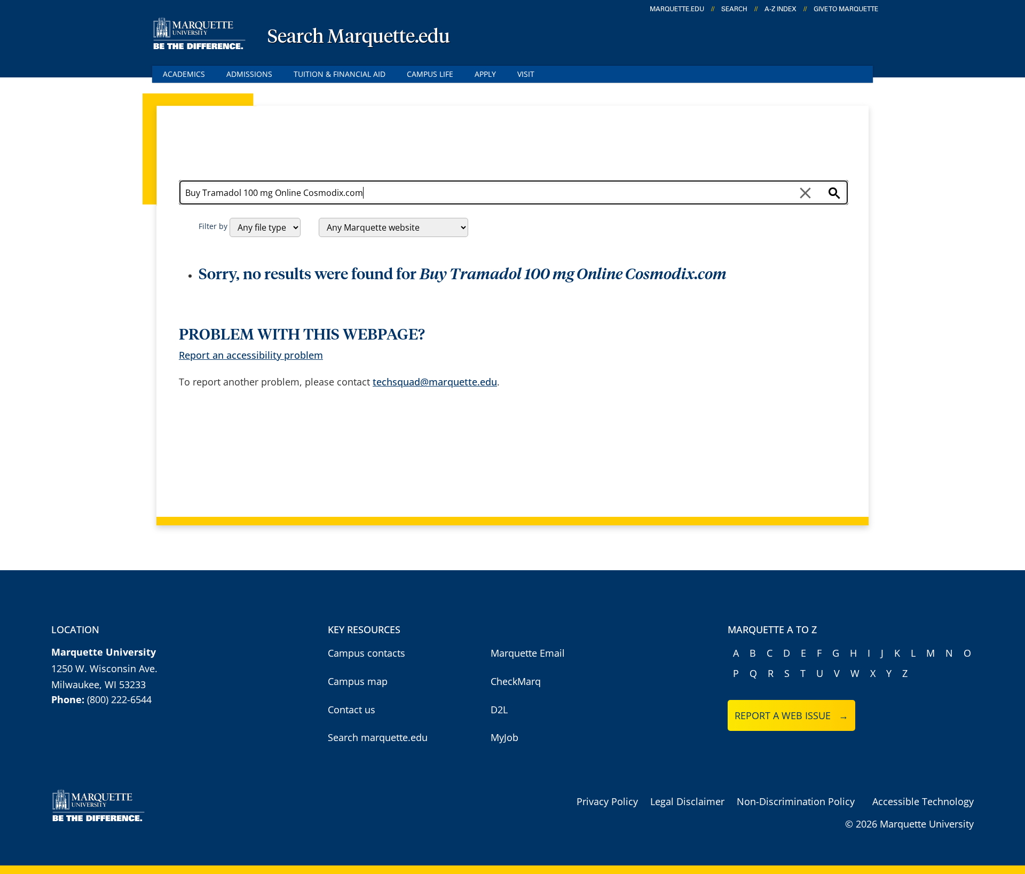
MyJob (504, 737)
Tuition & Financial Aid (339, 74)
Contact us (351, 709)
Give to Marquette (846, 9)
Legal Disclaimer (687, 801)
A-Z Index (780, 9)
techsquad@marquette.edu (435, 381)
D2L (499, 709)
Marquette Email (528, 653)
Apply (485, 74)
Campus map (358, 681)
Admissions (249, 74)
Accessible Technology (923, 801)
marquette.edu (677, 9)
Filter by (213, 226)
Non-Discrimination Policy (796, 801)
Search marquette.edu (378, 737)
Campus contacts (366, 653)
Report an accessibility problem (251, 355)
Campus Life (430, 74)
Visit (525, 74)
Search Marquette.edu (358, 37)
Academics (184, 74)
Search (734, 9)
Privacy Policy (607, 801)
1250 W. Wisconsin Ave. (104, 668)
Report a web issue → (791, 715)
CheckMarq (516, 681)
